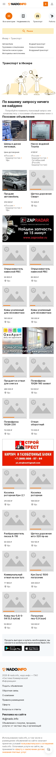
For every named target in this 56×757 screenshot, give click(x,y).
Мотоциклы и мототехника (13, 53)
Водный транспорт (37, 44)
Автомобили (7, 44)
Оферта (6, 704)
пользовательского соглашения (37, 743)
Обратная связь (10, 690)
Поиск (30, 31)
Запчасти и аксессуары (12, 50)
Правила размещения (13, 700)
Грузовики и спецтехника (13, 47)
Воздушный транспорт (38, 50)
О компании (8, 695)
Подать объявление (12, 686)
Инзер (5, 38)
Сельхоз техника (36, 47)
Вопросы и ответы (11, 709)
